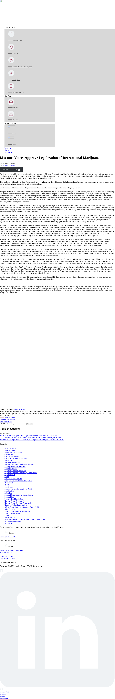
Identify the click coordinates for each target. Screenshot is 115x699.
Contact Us (4, 698)
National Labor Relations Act (14, 501)
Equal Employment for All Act (15, 471)
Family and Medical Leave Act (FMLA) (18, 481)
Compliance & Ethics (12, 456)
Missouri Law (9, 497)
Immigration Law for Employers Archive (18, 489)
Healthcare (8, 485)
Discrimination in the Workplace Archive (18, 465)
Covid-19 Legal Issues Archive (15, 458)
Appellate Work (10, 450)
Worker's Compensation (12, 521)
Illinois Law (8, 487)
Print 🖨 (5, 170)
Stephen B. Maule (9, 165)
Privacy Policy (5, 692)
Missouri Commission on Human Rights (18, 495)
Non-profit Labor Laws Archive (15, 505)
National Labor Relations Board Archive (18, 503)
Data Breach (8, 460)
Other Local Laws (10, 509)
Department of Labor (11, 463)
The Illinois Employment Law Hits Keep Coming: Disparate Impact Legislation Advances (32, 440)
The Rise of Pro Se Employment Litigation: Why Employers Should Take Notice (28, 436)
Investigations (9, 491)
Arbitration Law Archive (13, 452)
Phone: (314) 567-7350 (8, 537)
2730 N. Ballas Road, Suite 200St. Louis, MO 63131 (11, 552)
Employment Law (10, 469)
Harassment (8, 483)
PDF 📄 (17, 170)
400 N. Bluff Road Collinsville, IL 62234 (7, 557)
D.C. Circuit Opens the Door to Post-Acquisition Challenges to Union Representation (30, 438)
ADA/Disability (10, 448)
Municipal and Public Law (13, 499)
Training (7, 515)
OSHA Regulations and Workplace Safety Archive (22, 507)
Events (6, 477)
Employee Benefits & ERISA (14, 467)
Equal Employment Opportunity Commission (20, 473)
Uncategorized (9, 517)
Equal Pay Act (9, 475)
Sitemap (3, 694)
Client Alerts (8, 454)
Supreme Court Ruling (12, 513)
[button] (59, 28)
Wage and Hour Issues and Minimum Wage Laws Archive (25, 519)
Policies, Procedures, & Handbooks (17, 511)
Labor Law (8, 493)
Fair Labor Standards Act (13, 479)
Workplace (8, 523)
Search (2, 424)
